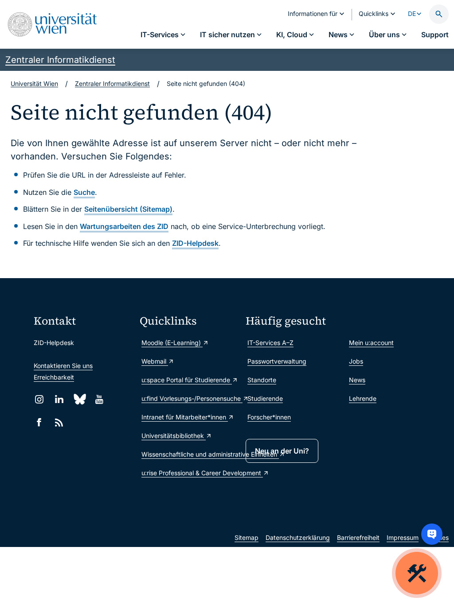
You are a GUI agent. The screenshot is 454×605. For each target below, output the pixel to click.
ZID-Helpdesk (195, 243)
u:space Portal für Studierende (186, 380)
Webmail (154, 361)
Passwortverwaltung (276, 361)
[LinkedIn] (59, 399)
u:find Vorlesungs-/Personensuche (189, 398)
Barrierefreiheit (358, 537)
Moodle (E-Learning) (172, 342)
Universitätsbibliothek (173, 435)
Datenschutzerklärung (298, 537)
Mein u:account (371, 342)
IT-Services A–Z (270, 342)
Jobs (356, 361)
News (357, 380)
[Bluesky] (79, 399)
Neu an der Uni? (282, 450)
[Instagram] (39, 399)
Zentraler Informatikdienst (60, 59)
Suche (84, 192)
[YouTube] (99, 399)
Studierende (265, 398)
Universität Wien (34, 83)
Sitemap (246, 537)
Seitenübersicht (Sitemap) (128, 209)
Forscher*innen (269, 417)
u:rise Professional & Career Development (189, 473)
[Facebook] (39, 422)
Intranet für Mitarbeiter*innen (184, 417)
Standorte (261, 380)
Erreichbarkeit (54, 377)
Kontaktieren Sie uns (63, 365)
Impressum (403, 537)
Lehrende (362, 398)
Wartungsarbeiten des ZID (124, 226)
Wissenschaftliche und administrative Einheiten (189, 454)
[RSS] (59, 422)
